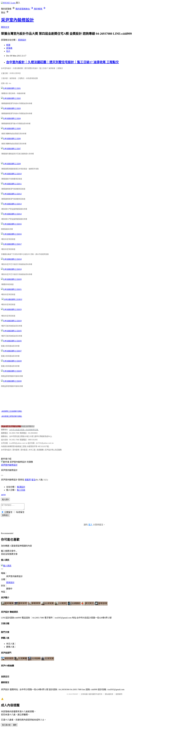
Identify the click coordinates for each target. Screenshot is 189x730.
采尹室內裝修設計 (17, 20)
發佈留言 (5, 515)
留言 (33, 480)
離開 (14, 725)
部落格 (9, 48)
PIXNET (75, 694)
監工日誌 (21, 490)
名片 (8, 51)
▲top (3, 494)
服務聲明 (119, 694)
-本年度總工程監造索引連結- (11, 416)
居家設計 (22, 40)
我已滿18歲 (6, 725)
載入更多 (5, 499)
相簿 (8, 45)
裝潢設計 (21, 487)
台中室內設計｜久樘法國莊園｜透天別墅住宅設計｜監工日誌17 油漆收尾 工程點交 (62, 62)
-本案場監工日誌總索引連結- (11, 411)
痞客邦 (28, 480)
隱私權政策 (109, 694)
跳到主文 (5, 27)
